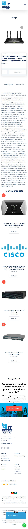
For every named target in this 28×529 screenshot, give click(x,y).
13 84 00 (5, 440)
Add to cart (17, 72)
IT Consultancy (5, 458)
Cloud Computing (5, 460)
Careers (3, 469)
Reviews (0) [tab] (20, 84)
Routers (17, 53)
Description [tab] (8, 84)
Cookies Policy (18, 471)
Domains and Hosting (20, 456)
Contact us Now (14, 408)
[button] (21, 27)
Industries (17, 453)
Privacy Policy (18, 473)
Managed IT (4, 456)
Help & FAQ (17, 466)
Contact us (17, 469)
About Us (3, 466)
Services (3, 453)
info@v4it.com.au (7, 443)
